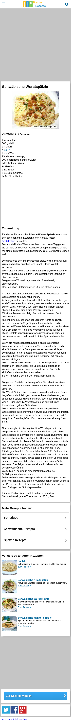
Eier (6, 149)
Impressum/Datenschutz (14, 719)
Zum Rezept (23, 567)
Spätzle (22, 561)
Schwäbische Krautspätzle (33, 580)
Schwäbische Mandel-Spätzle (35, 617)
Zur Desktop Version (18, 695)
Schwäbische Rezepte (19, 529)
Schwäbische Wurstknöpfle (33, 598)
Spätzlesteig (8, 241)
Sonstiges (11, 517)
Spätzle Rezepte (15, 540)
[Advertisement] (35, 44)
